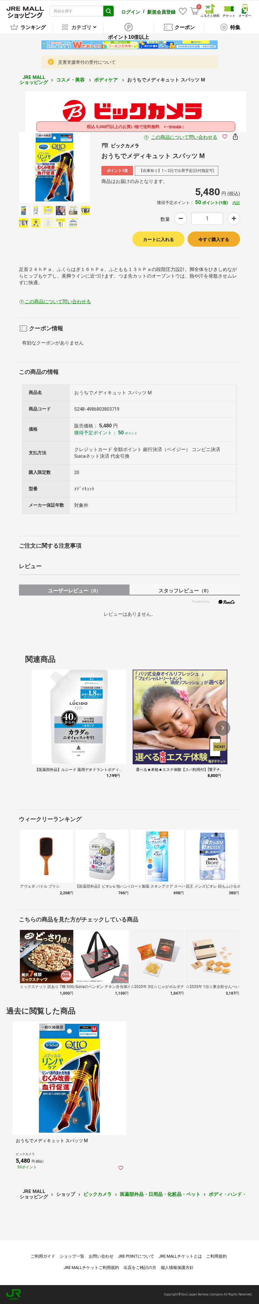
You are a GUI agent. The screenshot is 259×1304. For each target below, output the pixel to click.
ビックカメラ (97, 1194)
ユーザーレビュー (74, 591)
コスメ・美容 (71, 80)
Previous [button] (40, 167)
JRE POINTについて (136, 1256)
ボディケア (106, 80)
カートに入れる (158, 239)
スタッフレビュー (185, 591)
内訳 (236, 203)
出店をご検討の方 (139, 1267)
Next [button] (69, 167)
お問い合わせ (101, 1256)
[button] (223, 728)
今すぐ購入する (213, 239)
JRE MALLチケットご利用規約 (91, 1267)
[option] (54, 167)
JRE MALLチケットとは (180, 1256)
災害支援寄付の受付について (87, 62)
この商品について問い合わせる (184, 137)
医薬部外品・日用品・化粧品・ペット (160, 1194)
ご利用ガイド (43, 1256)
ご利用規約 (216, 1256)
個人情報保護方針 (177, 1267)
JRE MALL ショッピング (34, 79)
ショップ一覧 (72, 1256)
